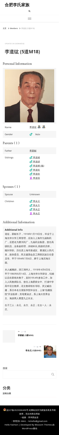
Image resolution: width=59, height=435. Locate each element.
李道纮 (33, 127)
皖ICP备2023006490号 (17, 410)
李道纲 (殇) (37, 165)
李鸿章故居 (33, 417)
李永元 (35, 201)
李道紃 (35, 161)
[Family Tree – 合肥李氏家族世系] (39, 127)
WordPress (27, 428)
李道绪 (35, 157)
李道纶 (35, 169)
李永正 (35, 209)
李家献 (33, 150)
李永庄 (35, 213)
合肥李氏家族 (17, 4)
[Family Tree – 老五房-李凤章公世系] (44, 127)
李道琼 (35, 178)
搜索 (5, 368)
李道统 (35, 173)
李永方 (35, 205)
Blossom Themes (43, 424)
